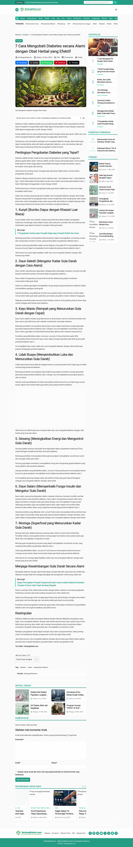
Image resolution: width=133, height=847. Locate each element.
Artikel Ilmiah (31, 18)
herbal (30, 667)
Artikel (22, 18)
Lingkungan (96, 18)
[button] (115, 2)
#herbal (102, 24)
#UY (68, 24)
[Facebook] (90, 833)
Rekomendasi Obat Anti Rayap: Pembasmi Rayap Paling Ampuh (75, 813)
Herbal (69, 18)
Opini (99, 95)
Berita (40, 18)
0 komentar (68, 57)
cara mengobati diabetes (54, 141)
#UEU (95, 24)
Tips (98, 106)
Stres (34, 808)
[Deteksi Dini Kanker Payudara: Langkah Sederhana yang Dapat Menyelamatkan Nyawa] (22, 695)
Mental (104, 18)
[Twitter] (105, 833)
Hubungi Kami (81, 833)
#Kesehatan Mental (48, 24)
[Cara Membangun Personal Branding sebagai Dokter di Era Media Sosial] (93, 237)
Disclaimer (55, 833)
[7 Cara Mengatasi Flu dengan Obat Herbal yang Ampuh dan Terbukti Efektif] (103, 47)
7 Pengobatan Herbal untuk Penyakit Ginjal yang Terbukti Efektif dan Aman (48, 233)
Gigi (58, 18)
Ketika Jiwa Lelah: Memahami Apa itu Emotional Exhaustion (105, 82)
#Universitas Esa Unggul (82, 24)
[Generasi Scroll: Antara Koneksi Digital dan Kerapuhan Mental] (93, 190)
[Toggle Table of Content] (35, 659)
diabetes (23, 667)
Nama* (54, 763)
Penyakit (19, 41)
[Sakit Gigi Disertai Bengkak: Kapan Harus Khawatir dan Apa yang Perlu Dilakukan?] (93, 178)
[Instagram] (94, 833)
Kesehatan (77, 18)
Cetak (80, 57)
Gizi (63, 18)
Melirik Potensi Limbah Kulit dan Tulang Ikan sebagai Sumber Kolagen (53, 2)
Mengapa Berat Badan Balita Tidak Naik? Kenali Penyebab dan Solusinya (106, 113)
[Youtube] (101, 833)
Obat (110, 18)
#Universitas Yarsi (32, 24)
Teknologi (68, 808)
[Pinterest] (116, 833)
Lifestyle (86, 18)
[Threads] (97, 833)
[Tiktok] (108, 833)
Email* (17, 763)
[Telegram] (112, 833)
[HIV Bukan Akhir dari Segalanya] (22, 709)
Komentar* (19, 739)
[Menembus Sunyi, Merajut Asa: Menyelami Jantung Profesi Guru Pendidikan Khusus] (93, 225)
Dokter (47, 18)
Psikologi (100, 85)
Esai (53, 18)
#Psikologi (61, 24)
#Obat (109, 24)
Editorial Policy (65, 833)
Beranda (47, 833)
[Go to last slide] (83, 787)
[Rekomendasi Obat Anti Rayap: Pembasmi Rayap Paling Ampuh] (74, 798)
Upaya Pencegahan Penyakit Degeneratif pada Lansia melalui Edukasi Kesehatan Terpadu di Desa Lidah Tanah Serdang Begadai (50, 583)
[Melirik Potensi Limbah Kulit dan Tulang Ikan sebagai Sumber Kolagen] (93, 167)
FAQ (73, 833)
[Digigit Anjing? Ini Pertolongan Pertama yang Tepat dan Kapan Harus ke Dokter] (50, 798)
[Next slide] (85, 787)
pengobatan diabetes (41, 667)
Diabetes (18, 158)
